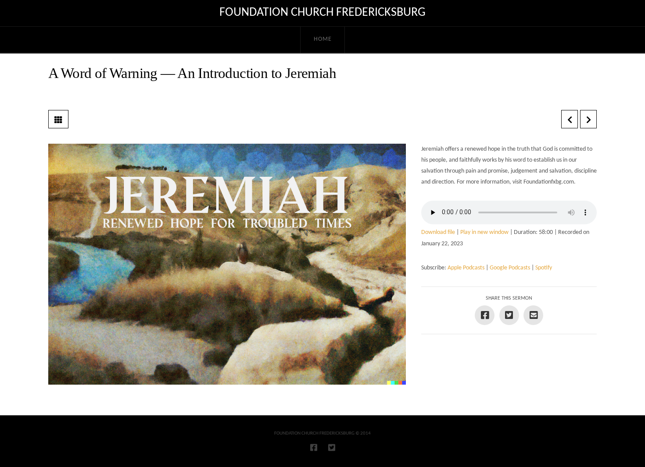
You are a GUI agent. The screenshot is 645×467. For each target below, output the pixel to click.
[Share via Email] (533, 315)
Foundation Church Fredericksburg (322, 13)
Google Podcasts (510, 268)
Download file (438, 232)
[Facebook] (313, 447)
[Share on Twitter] (509, 315)
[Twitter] (331, 447)
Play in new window (484, 232)
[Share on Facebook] (484, 315)
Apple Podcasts (466, 268)
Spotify (543, 268)
